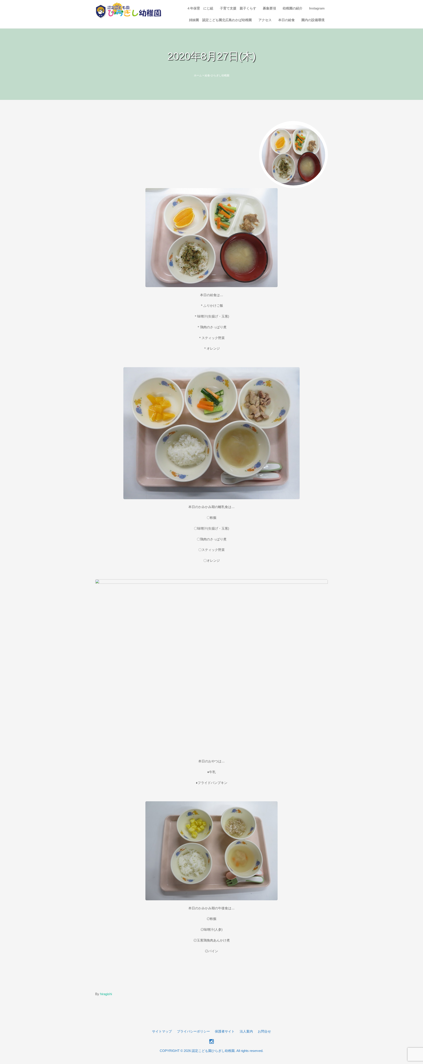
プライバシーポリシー (193, 1031)
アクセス (265, 20)
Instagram (317, 8)
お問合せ (264, 1031)
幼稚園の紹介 (292, 8)
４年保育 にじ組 (200, 8)
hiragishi (106, 994)
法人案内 (246, 1031)
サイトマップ (162, 1031)
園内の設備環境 (313, 20)
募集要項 (269, 8)
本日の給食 (286, 20)
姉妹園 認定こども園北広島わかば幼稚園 (220, 20)
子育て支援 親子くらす (238, 8)
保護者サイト (225, 1031)
